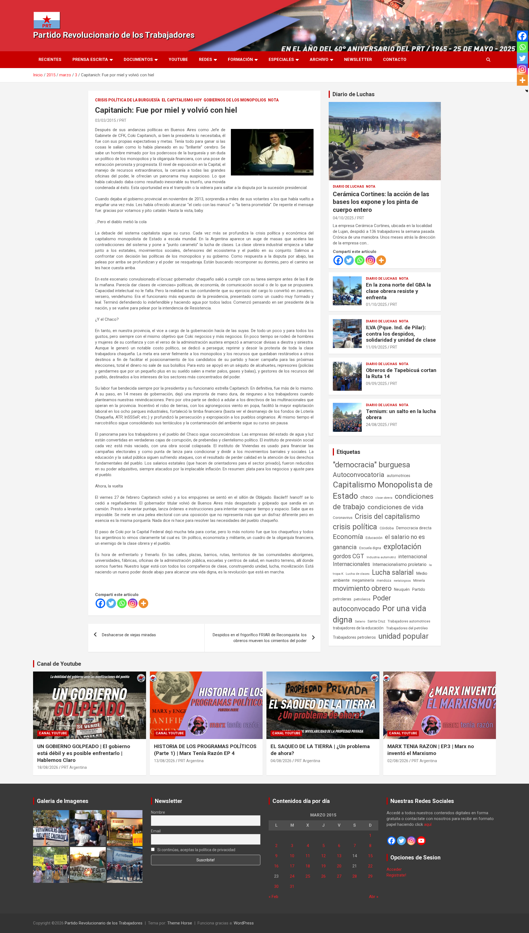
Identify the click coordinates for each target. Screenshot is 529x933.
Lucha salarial (393, 572)
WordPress (244, 923)
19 (323, 866)
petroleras (342, 599)
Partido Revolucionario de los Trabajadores (114, 35)
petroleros (362, 599)
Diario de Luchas (354, 94)
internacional (412, 556)
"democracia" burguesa (371, 464)
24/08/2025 (376, 424)
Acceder (394, 869)
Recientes (50, 59)
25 (308, 876)
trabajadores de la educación (358, 628)
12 (323, 855)
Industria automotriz (381, 557)
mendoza (384, 581)
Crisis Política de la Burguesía (127, 100)
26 (323, 876)
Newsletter (358, 59)
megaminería (363, 580)
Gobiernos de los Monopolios (235, 100)
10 (292, 855)
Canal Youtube (53, 733)
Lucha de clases (357, 574)
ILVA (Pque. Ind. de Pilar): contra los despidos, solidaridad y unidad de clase (401, 333)
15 (370, 855)
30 (276, 886)
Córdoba (387, 528)
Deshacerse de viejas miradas (129, 634)
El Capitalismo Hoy (182, 100)
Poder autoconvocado (362, 603)
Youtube (178, 59)
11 (308, 855)
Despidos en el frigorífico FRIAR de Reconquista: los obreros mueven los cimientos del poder (260, 637)
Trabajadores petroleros (354, 637)
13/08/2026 (164, 761)
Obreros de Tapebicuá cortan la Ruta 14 (401, 373)
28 (354, 876)
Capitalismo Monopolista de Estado (383, 490)
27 (339, 876)
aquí (427, 824)
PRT (122, 120)
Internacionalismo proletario (400, 564)
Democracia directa (413, 528)
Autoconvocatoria (358, 475)
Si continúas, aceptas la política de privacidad (195, 850)
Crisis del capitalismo (387, 517)
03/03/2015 (105, 120)
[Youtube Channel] (421, 840)
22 (370, 866)
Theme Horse (179, 923)
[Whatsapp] (122, 603)
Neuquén (402, 589)
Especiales (281, 59)
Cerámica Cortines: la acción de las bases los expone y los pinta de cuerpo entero (381, 202)
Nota (273, 100)
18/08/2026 (47, 767)
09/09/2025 (376, 383)
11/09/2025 (376, 347)
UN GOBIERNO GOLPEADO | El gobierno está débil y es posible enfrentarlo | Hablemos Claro (83, 753)
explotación (402, 546)
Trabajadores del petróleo (407, 628)
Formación (240, 59)
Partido (418, 589)
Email (156, 831)
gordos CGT (348, 556)
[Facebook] (100, 603)
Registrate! (396, 875)
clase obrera (384, 498)
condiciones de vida (395, 507)
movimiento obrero (362, 588)
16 (276, 866)
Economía (348, 537)
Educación (374, 538)
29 (370, 876)
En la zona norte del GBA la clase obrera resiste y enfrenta (398, 291)
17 (292, 866)
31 (292, 886)
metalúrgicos (402, 581)
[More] (143, 603)
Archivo (319, 59)
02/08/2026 (397, 761)
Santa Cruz (376, 621)
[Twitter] (111, 603)
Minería (419, 580)
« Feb (273, 896)
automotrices (398, 475)
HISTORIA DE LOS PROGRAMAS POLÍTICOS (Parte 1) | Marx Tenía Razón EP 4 (205, 749)
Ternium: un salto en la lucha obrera (401, 414)
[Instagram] (132, 603)
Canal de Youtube (59, 663)
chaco (366, 497)
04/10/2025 (343, 218)
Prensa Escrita (90, 59)
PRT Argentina (74, 767)
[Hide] (527, 91)
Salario (360, 621)
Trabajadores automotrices (409, 621)
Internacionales (351, 564)
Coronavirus (342, 517)
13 (339, 855)
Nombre (158, 812)
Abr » (373, 896)
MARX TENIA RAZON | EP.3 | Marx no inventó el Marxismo (430, 749)
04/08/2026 (281, 761)
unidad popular (403, 636)
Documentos (138, 59)
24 (292, 876)
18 (308, 866)
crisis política (355, 526)
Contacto (394, 59)
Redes (205, 59)
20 (339, 866)
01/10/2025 (376, 304)
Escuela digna (370, 548)
